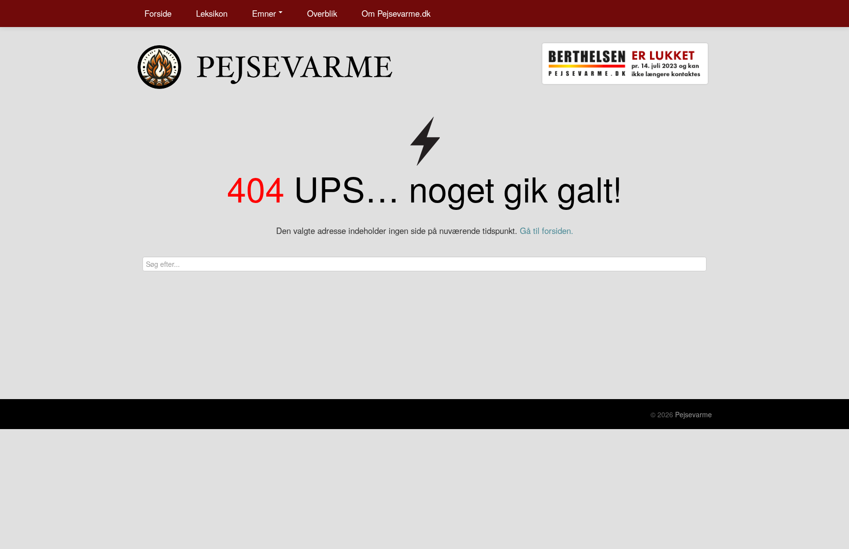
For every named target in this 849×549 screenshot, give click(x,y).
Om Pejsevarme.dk (396, 13)
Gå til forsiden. (546, 230)
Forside (157, 13)
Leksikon (211, 13)
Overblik (322, 13)
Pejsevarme (693, 414)
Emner (264, 13)
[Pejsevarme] (284, 65)
